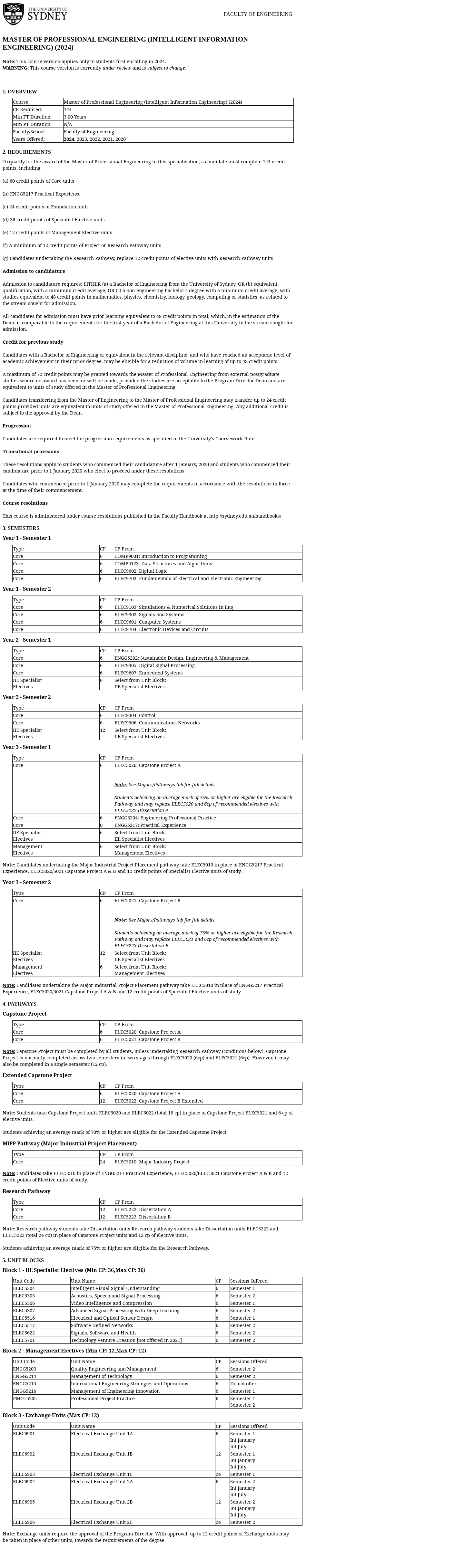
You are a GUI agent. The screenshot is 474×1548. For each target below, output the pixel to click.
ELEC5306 (24, 1303)
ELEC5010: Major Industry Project (151, 1161)
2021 (108, 139)
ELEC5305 (24, 1295)
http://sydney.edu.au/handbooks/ (245, 515)
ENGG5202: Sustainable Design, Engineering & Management (181, 658)
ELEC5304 (24, 1288)
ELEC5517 (24, 1325)
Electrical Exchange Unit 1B (102, 1453)
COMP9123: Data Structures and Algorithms (163, 563)
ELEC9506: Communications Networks (157, 722)
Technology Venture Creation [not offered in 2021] (126, 1340)
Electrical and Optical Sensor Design (112, 1317)
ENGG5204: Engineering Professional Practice (165, 817)
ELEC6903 (24, 1474)
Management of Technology (101, 1376)
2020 (120, 139)
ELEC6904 (24, 1481)
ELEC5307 (24, 1310)
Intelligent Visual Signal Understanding (115, 1288)
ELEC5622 (24, 1332)
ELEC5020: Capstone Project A (147, 765)
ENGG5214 (24, 1376)
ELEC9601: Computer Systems (147, 621)
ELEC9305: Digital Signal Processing (154, 665)
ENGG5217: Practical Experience (150, 825)
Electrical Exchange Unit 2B (102, 1501)
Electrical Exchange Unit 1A (102, 1433)
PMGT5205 (25, 1398)
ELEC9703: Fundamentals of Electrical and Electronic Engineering (188, 578)
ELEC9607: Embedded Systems (148, 672)
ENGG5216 (24, 1391)
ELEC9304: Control (134, 715)
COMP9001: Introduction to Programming (160, 556)
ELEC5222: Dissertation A (142, 1209)
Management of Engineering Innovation (115, 1391)
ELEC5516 (24, 1317)
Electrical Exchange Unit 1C (102, 1474)
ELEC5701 (24, 1340)
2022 (95, 139)
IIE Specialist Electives (27, 683)
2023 (82, 139)
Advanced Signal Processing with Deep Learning (125, 1310)
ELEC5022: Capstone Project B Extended (158, 1100)
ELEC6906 (24, 1522)
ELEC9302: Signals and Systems (149, 614)
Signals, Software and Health (103, 1332)
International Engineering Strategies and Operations (129, 1383)
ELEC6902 (24, 1453)
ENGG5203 (24, 1368)
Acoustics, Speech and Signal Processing (116, 1295)
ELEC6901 (24, 1433)
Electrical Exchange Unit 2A (102, 1481)
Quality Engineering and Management (113, 1368)
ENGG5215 (24, 1383)
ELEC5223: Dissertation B (142, 1216)
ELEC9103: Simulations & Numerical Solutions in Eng (173, 607)
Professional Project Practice (103, 1398)
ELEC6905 (24, 1501)
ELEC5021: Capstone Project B (147, 900)
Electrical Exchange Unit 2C (102, 1522)
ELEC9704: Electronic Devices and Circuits (161, 629)
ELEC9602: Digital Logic (140, 571)
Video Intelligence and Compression (111, 1303)
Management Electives (27, 849)
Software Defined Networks (102, 1325)
